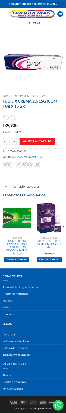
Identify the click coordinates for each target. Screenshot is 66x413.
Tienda (7, 375)
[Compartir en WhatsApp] (6, 164)
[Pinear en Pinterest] (31, 164)
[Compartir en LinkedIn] (37, 164)
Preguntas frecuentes (16, 293)
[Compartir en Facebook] (12, 164)
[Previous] (3, 234)
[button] (5, 14)
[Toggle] (6, 187)
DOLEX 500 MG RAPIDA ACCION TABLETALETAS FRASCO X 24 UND (17, 246)
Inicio (6, 96)
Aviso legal (9, 334)
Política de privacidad (16, 347)
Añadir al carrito (37, 141)
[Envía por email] (25, 164)
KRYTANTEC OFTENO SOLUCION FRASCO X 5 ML (49, 244)
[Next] (63, 234)
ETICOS (41, 96)
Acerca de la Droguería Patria (20, 287)
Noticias (8, 300)
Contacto (8, 314)
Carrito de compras (14, 381)
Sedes (6, 307)
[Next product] (5, 117)
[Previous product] (12, 117)
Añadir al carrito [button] (17, 259)
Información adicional (25, 186)
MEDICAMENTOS (24, 96)
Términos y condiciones (17, 354)
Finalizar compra (13, 388)
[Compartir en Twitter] (18, 164)
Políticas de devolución (16, 341)
